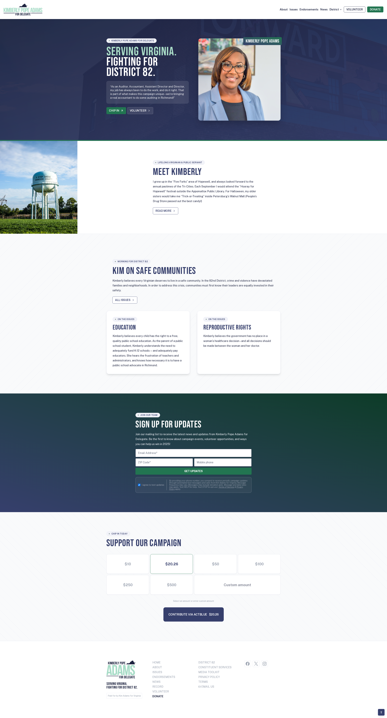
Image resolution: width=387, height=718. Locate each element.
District (334, 9)
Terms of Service (226, 487)
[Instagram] (264, 663)
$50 (215, 564)
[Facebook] (247, 663)
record (157, 686)
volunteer (160, 691)
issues (293, 9)
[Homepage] (23, 9)
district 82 (206, 662)
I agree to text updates (153, 485)
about (284, 9)
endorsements (308, 9)
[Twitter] (256, 663)
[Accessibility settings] (381, 712)
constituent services (215, 667)
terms (203, 681)
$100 (259, 564)
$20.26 (171, 564)
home (156, 662)
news (324, 9)
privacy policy (209, 677)
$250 (128, 585)
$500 (171, 585)
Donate (157, 696)
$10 (128, 564)
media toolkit (209, 672)
